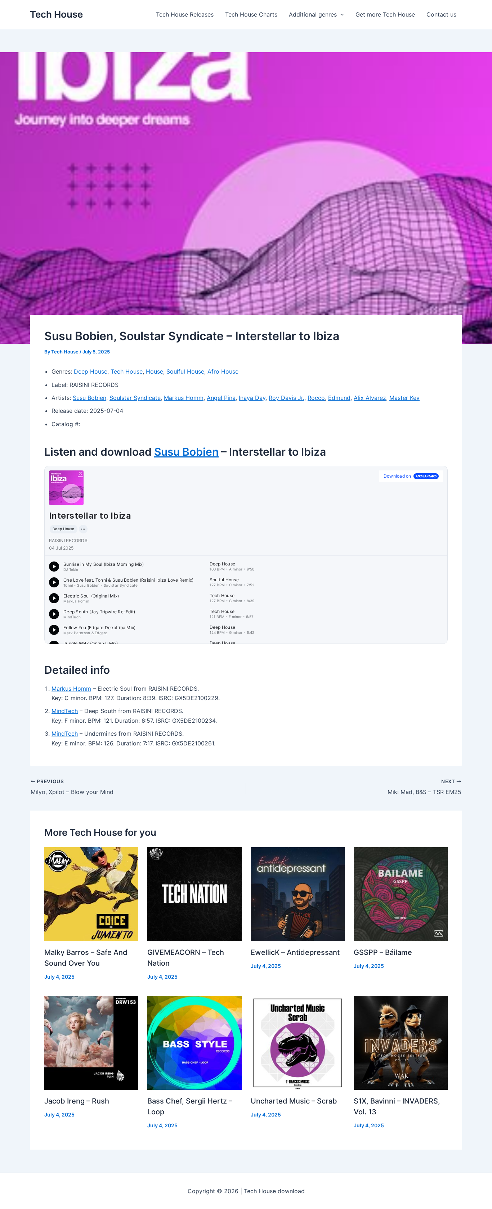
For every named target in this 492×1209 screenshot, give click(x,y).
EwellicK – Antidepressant (295, 952)
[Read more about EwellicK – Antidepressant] (298, 893)
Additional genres (313, 14)
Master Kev (404, 397)
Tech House (56, 14)
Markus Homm (183, 397)
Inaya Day (252, 397)
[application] (340, 14)
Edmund (339, 397)
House (154, 371)
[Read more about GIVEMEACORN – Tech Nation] (194, 893)
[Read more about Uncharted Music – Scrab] (298, 1042)
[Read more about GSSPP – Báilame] (401, 893)
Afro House (222, 371)
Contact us (441, 14)
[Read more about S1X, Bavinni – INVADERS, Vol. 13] (401, 1042)
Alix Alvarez (370, 397)
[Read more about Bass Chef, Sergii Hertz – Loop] (194, 1042)
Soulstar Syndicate (135, 397)
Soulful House (185, 371)
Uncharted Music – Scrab (294, 1101)
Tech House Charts (251, 14)
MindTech (65, 710)
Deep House (90, 371)
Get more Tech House (385, 14)
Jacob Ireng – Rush (76, 1101)
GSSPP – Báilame (383, 952)
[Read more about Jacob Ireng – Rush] (91, 1042)
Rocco (316, 397)
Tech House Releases (185, 14)
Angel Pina (221, 397)
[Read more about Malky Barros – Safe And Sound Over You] (91, 893)
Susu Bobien (89, 397)
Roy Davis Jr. (286, 397)
